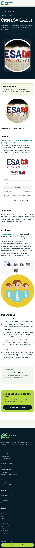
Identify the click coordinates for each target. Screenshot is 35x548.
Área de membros (5, 456)
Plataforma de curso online (7, 463)
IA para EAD (3, 479)
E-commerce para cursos (7, 493)
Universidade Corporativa (7, 453)
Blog (2, 516)
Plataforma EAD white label (7, 495)
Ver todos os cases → (9, 381)
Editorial (3, 518)
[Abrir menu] (32, 3)
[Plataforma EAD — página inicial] (17, 436)
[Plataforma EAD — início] (7, 3)
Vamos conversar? (17, 544)
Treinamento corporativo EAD (7, 461)
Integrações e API (5, 498)
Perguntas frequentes (6, 502)
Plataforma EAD (7, 234)
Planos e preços (4, 500)
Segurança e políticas (6, 526)
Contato (3, 528)
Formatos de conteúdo (6, 484)
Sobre (2, 511)
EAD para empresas (5, 458)
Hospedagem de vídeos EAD (7, 482)
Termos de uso (4, 523)
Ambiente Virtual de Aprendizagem (9, 474)
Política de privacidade (6, 521)
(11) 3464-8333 (4, 533)
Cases (2, 513)
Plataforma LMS (4, 472)
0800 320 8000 (5, 531)
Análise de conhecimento (7, 477)
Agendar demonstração (17, 407)
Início (2, 12)
